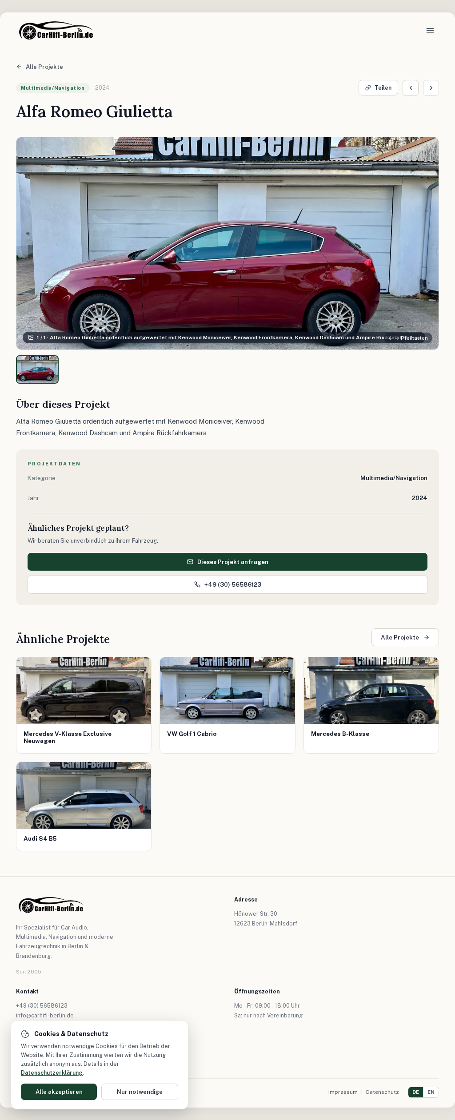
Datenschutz (382, 1092)
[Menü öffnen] (430, 31)
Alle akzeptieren (59, 1091)
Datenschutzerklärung (52, 1072)
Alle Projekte (44, 67)
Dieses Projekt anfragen (232, 561)
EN (431, 1092)
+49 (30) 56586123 (232, 584)
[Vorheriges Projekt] (411, 88)
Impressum (343, 1092)
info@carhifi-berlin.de (45, 1015)
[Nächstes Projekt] (431, 88)
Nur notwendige (140, 1091)
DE (415, 1092)
